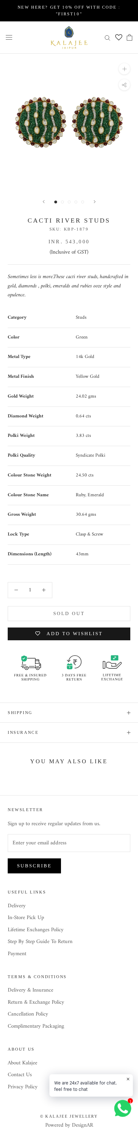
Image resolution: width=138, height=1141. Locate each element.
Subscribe (34, 865)
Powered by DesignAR (69, 1125)
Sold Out (69, 613)
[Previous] (44, 201)
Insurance (23, 732)
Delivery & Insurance (30, 990)
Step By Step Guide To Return (40, 942)
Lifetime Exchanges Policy (36, 930)
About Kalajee (22, 1063)
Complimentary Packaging (36, 1027)
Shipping (20, 712)
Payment (17, 954)
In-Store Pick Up (26, 918)
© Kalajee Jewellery (69, 1116)
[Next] (95, 201)
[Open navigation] (9, 37)
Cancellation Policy (28, 1014)
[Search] (107, 37)
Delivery (17, 906)
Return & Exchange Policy (36, 1003)
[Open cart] (129, 37)
